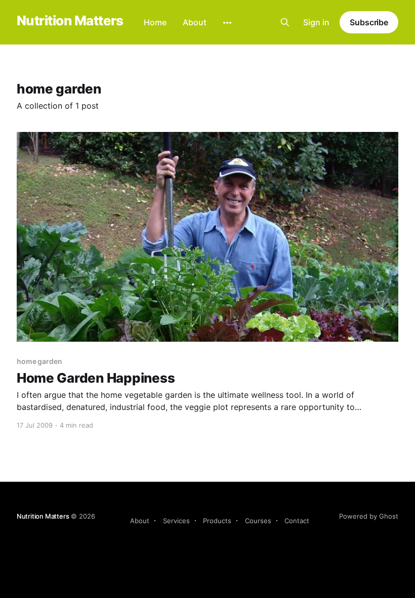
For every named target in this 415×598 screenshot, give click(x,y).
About (194, 22)
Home (155, 22)
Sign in (316, 22)
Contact (296, 521)
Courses (258, 521)
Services (176, 521)
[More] (227, 22)
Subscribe (369, 22)
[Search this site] (285, 22)
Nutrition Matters (70, 21)
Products (217, 521)
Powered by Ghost (368, 516)
